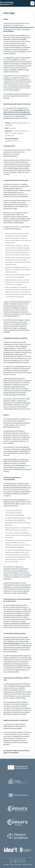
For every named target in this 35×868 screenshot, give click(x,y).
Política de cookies (27, 864)
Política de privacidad (15, 864)
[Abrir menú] (32, 3)
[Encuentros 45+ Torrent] (7, 3)
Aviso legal (6, 864)
